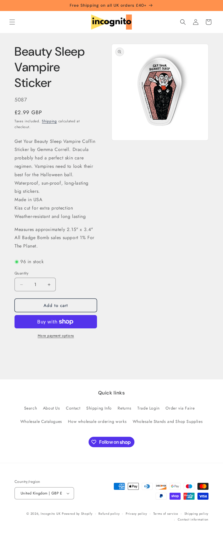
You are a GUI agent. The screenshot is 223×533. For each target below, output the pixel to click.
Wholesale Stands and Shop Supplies (168, 421)
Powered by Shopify (77, 513)
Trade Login (148, 408)
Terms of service (165, 513)
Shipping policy (196, 513)
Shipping (49, 121)
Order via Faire (180, 408)
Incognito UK (50, 513)
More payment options (56, 335)
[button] (12, 22)
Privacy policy (136, 513)
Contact (73, 408)
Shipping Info (99, 408)
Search (30, 408)
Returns (124, 408)
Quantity (21, 273)
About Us (51, 408)
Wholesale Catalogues (41, 421)
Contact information (193, 519)
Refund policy (109, 513)
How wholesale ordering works (97, 421)
